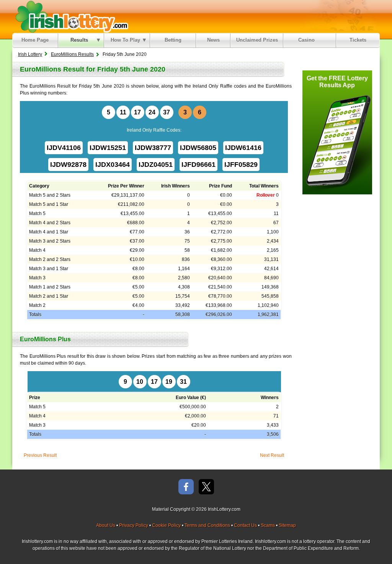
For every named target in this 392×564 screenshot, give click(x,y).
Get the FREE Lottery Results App (337, 81)
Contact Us (245, 525)
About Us (105, 525)
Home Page (35, 40)
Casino (308, 40)
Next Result (272, 455)
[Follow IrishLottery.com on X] (206, 487)
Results (79, 40)
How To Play (125, 40)
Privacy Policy (133, 525)
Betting (173, 40)
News (213, 40)
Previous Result (40, 455)
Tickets (358, 40)
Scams (268, 525)
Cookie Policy (166, 525)
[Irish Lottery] (70, 16)
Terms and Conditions (207, 525)
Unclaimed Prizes (257, 40)
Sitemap (287, 525)
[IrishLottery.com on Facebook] (186, 487)
